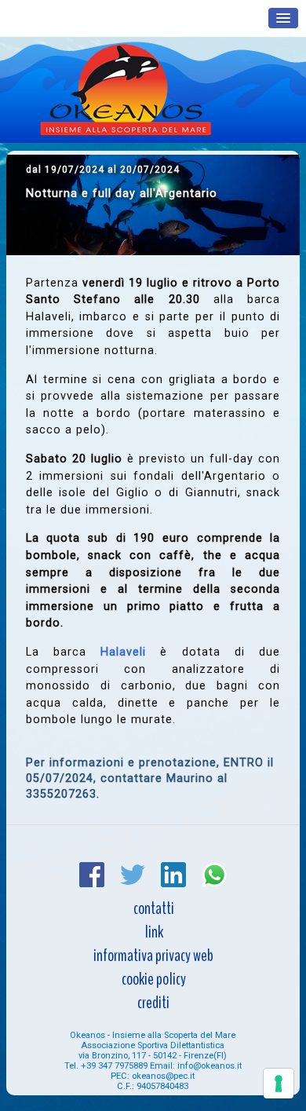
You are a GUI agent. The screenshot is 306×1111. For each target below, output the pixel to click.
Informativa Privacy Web (153, 955)
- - (152, 1056)
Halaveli (123, 652)
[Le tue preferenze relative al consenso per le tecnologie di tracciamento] (278, 1083)
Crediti (153, 1002)
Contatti (153, 908)
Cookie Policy (154, 979)
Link (153, 932)
